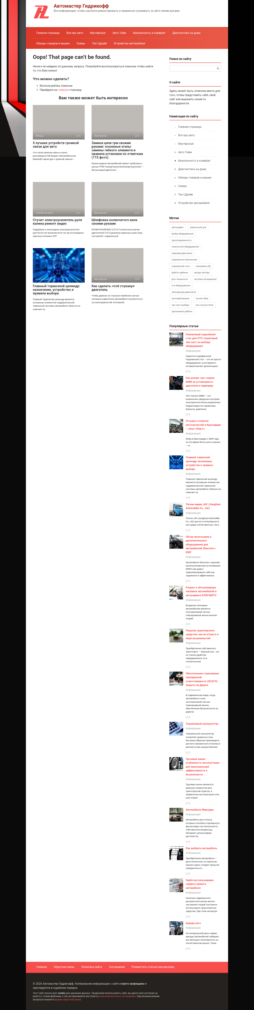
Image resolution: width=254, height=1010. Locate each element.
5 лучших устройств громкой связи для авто (56, 144)
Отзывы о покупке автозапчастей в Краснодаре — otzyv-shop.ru (203, 424)
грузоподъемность (181, 240)
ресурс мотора (202, 272)
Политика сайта (91, 967)
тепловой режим (180, 298)
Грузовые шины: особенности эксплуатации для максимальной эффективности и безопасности (202, 766)
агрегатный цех (198, 227)
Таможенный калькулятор (202, 723)
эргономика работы (182, 311)
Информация (193, 350)
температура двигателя (184, 292)
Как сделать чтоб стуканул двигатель (113, 288)
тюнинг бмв (201, 298)
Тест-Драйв (99, 43)
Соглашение (117, 967)
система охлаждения (205, 279)
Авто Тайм (119, 33)
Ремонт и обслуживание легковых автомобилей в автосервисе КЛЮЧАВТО (201, 591)
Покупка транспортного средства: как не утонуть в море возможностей (202, 634)
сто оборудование (181, 285)
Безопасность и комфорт (149, 33)
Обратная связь (64, 967)
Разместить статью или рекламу (153, 967)
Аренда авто (193, 923)
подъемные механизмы (184, 259)
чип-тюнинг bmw (204, 305)
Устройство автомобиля (129, 43)
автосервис (178, 227)
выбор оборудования (183, 233)
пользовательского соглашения (117, 996)
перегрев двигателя (182, 253)
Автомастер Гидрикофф (81, 6)
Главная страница (48, 33)
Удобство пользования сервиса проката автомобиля (200, 884)
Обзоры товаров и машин (53, 43)
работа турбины (180, 272)
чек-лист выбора (180, 305)
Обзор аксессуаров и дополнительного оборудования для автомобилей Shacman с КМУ (201, 544)
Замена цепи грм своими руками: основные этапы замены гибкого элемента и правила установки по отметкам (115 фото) (117, 150)
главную (63, 90)
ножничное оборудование (185, 246)
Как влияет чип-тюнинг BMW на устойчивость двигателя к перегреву (200, 381)
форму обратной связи (68, 999)
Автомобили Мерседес (200, 809)
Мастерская (98, 33)
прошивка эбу (203, 266)
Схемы (81, 43)
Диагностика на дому (186, 33)
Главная (41, 967)
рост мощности (180, 279)
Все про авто (75, 33)
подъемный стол (181, 266)
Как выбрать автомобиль (201, 848)
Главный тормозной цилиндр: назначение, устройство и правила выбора (56, 289)
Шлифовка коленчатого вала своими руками (114, 221)
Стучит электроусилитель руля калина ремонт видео (57, 221)
